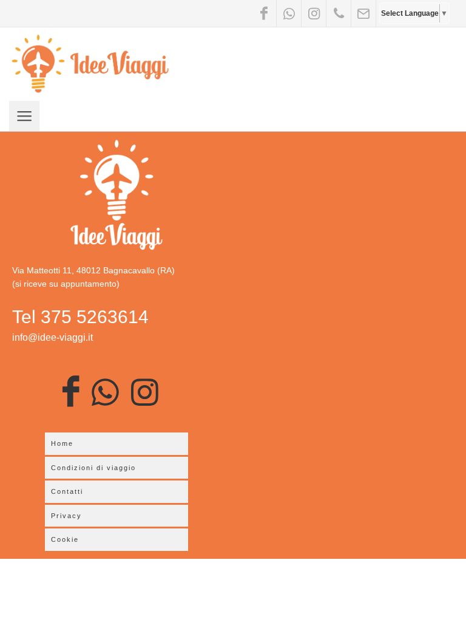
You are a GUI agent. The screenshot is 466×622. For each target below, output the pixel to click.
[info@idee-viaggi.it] (363, 13)
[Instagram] (314, 13)
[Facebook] (264, 13)
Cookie (65, 539)
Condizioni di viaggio (93, 467)
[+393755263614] (338, 13)
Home (62, 443)
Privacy (66, 515)
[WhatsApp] (289, 13)
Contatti (67, 491)
